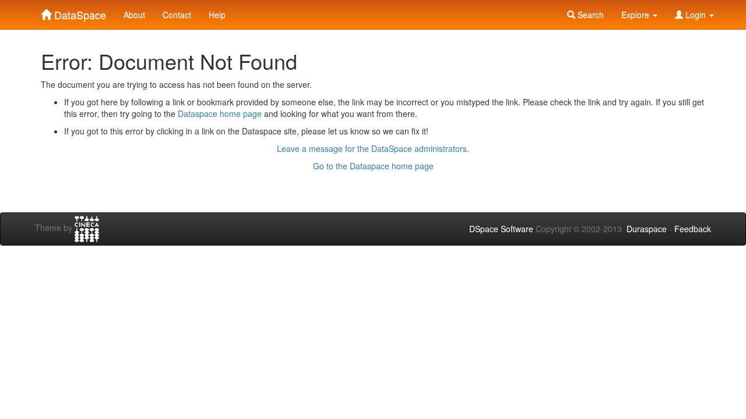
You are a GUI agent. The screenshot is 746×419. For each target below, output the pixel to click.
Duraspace (647, 229)
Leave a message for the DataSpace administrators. (373, 148)
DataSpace (78, 12)
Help (217, 14)
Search (589, 14)
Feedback (692, 229)
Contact (177, 14)
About (134, 14)
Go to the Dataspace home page (373, 166)
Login (695, 14)
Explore (636, 14)
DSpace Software (501, 229)
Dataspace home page (220, 113)
